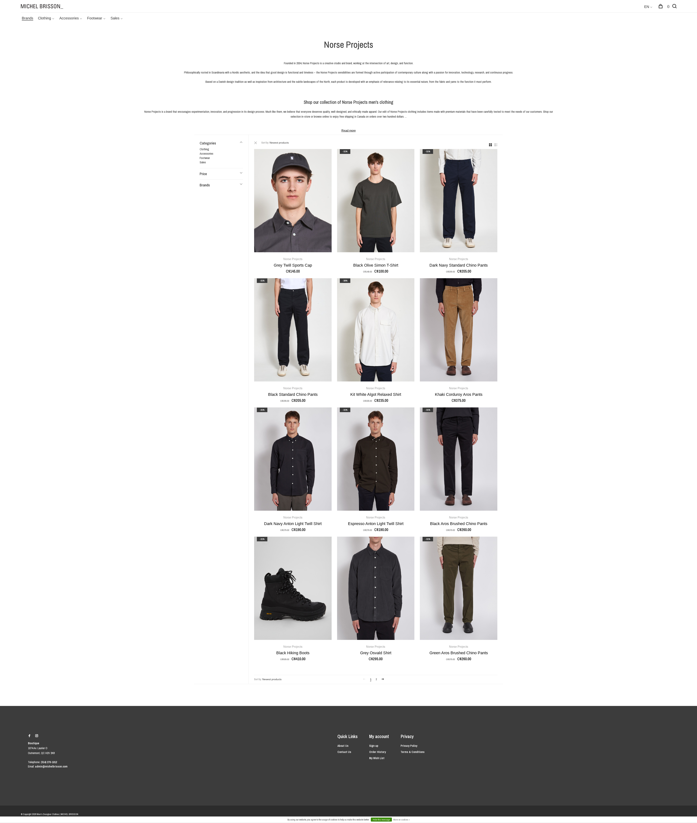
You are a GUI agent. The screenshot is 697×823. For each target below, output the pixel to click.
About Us (342, 746)
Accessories (69, 18)
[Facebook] (29, 736)
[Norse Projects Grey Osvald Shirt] (376, 589)
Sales (115, 18)
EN (646, 7)
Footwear (94, 18)
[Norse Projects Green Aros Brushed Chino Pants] (458, 589)
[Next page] (382, 679)
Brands (27, 18)
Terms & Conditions (413, 752)
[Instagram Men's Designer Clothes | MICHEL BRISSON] (36, 736)
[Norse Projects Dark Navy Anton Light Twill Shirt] (293, 459)
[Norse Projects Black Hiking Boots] (293, 589)
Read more (348, 130)
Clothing (44, 18)
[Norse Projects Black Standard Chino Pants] (293, 330)
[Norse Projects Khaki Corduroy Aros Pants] (458, 330)
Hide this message (381, 819)
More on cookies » (401, 819)
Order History (377, 752)
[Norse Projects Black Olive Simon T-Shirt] (376, 201)
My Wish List (376, 758)
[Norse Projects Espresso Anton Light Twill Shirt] (376, 459)
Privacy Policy (409, 746)
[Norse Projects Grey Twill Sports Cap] (293, 201)
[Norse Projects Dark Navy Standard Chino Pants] (458, 201)
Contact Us (344, 752)
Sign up (373, 746)
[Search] (674, 7)
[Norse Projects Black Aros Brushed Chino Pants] (458, 459)
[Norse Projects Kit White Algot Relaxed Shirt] (376, 330)
